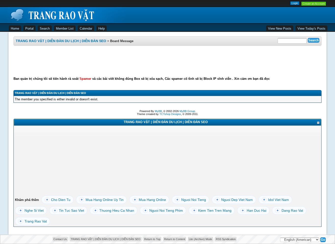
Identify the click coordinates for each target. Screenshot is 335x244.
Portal (29, 28)
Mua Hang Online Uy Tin (102, 200)
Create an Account (314, 3)
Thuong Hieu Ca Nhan (114, 210)
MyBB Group (187, 111)
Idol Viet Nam (276, 200)
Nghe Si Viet (32, 210)
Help (101, 28)
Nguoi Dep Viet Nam (234, 200)
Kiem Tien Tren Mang (212, 210)
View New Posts (279, 28)
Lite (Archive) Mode (200, 239)
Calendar (86, 28)
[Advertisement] (167, 61)
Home (15, 28)
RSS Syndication (226, 239)
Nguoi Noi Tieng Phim (163, 210)
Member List (65, 28)
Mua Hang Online (150, 200)
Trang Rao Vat (33, 221)
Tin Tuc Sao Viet (69, 210)
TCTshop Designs (170, 114)
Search (45, 28)
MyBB (158, 111)
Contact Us (60, 239)
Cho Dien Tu (58, 200)
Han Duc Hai (254, 210)
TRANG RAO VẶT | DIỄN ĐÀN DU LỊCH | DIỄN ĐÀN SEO (61, 41)
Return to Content (174, 239)
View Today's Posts (311, 28)
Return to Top (152, 239)
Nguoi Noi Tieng (191, 200)
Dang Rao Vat (290, 210)
